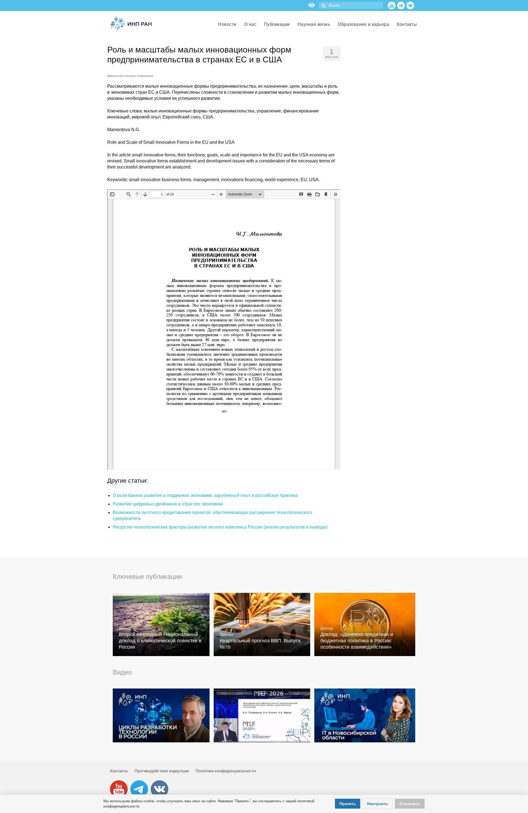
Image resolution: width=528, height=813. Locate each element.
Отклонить (409, 803)
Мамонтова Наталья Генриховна (130, 76)
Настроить (377, 803)
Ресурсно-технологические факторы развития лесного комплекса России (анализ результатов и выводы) (220, 527)
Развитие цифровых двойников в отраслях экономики (168, 504)
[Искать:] (351, 5)
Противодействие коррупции (161, 770)
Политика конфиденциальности (226, 770)
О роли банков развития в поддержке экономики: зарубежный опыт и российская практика (205, 495)
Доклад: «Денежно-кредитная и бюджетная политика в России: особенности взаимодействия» (356, 641)
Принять (347, 803)
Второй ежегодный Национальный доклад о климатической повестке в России (160, 641)
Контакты (119, 770)
